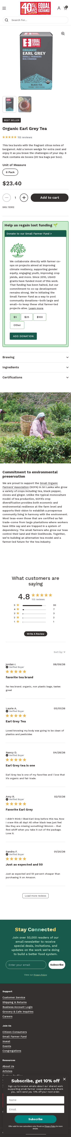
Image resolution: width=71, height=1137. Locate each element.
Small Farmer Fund (14, 1036)
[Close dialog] (64, 1079)
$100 (40, 317)
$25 (26, 317)
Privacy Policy (40, 975)
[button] (35, 357)
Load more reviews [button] (35, 895)
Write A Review (35, 633)
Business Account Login (17, 1007)
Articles (7, 1071)
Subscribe (57, 964)
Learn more (36, 308)
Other (17, 325)
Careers (7, 1016)
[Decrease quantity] (6, 198)
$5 (15, 317)
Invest (6, 1041)
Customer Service (13, 997)
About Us (8, 1066)
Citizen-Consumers (14, 1031)
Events (6, 1046)
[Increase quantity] (24, 198)
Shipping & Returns (14, 1002)
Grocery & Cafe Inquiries (17, 1011)
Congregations (11, 1050)
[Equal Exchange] (35, 8)
